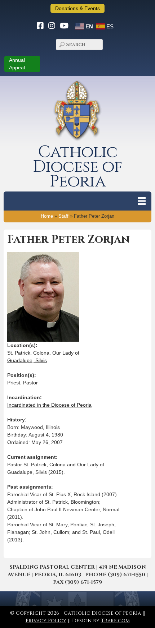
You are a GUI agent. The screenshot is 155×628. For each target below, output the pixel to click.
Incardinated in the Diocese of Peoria (49, 405)
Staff (63, 216)
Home (47, 216)
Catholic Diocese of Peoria (77, 167)
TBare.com (115, 620)
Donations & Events (77, 8)
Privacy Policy (46, 620)
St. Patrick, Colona (28, 353)
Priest (13, 382)
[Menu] (142, 201)
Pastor (30, 382)
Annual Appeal (17, 63)
